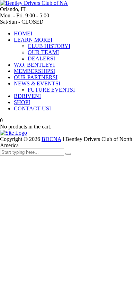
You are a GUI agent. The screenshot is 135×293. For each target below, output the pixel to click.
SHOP (22, 102)
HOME (23, 33)
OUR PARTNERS (35, 77)
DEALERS (41, 58)
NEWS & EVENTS (37, 83)
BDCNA (51, 139)
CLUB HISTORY (49, 46)
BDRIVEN (27, 96)
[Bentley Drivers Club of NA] (34, 3)
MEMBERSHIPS (34, 71)
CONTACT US (32, 108)
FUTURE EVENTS (51, 90)
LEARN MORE (33, 40)
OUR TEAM (43, 52)
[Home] (13, 133)
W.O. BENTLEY (34, 65)
